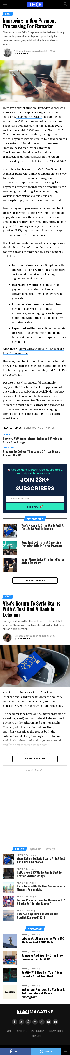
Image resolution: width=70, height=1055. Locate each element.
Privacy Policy (56, 1031)
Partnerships (38, 1031)
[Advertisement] (35, 806)
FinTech (51, 428)
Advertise (22, 1031)
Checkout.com (34, 428)
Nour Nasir (22, 53)
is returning (16, 692)
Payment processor (29, 117)
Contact (36, 1036)
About (10, 1031)
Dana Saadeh (23, 638)
